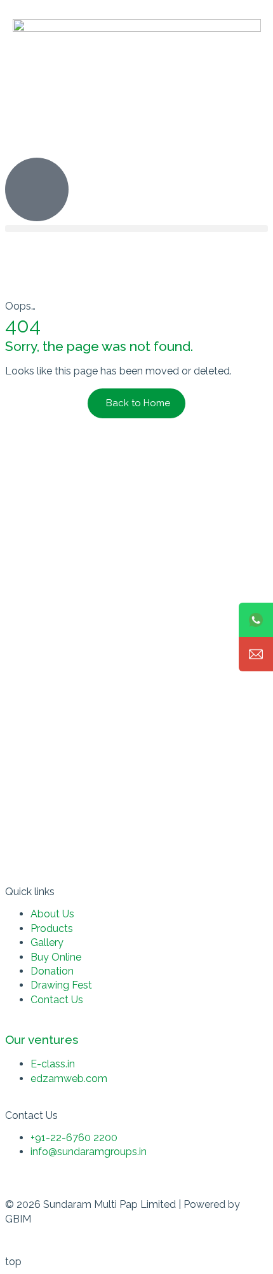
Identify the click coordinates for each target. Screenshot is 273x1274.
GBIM (18, 1219)
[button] (136, 228)
